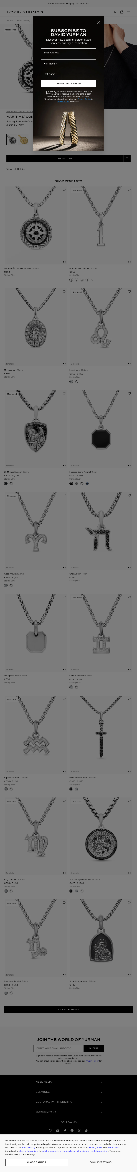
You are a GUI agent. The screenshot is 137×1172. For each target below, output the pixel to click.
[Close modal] (98, 22)
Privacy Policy (84, 99)
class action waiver (28, 1151)
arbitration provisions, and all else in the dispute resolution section (75, 1151)
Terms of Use (63, 101)
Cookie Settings (100, 1162)
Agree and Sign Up (69, 83)
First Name (49, 64)
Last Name (49, 74)
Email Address (51, 52)
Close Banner (36, 1162)
